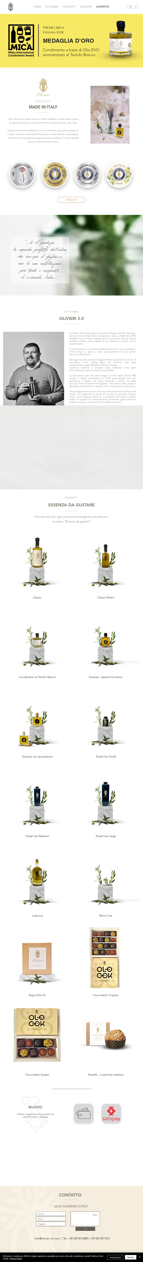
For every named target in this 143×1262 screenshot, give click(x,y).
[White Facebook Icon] (123, 6)
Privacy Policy (16, 1258)
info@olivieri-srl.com (47, 1238)
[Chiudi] (139, 1257)
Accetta (130, 1257)
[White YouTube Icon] (134, 6)
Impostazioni (115, 1257)
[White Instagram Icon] (128, 6)
